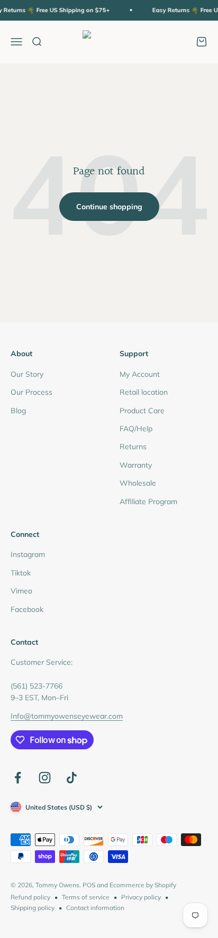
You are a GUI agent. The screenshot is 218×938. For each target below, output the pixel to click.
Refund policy (30, 897)
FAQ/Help (136, 428)
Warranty (136, 465)
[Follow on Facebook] (18, 777)
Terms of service (86, 897)
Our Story (27, 374)
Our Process (31, 392)
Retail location (144, 392)
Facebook (27, 609)
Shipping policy (32, 908)
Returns (133, 446)
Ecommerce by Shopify (143, 885)
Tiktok (21, 573)
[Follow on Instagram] (45, 777)
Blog (18, 410)
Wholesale (138, 483)
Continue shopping (109, 206)
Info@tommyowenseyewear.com (67, 716)
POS (89, 885)
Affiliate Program (148, 501)
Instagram (28, 554)
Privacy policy (141, 897)
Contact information (95, 908)
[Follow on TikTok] (72, 777)
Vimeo (21, 591)
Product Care (142, 410)
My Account (140, 374)
